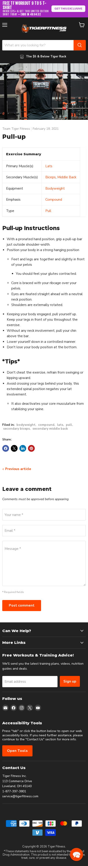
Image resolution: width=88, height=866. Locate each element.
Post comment (22, 605)
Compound (53, 199)
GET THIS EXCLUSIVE (68, 8)
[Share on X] (14, 448)
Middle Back (66, 177)
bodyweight (25, 425)
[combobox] (38, 45)
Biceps (50, 177)
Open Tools (17, 750)
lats (60, 425)
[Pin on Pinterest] (31, 448)
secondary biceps (16, 428)
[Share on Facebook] (5, 448)
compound (46, 425)
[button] (76, 854)
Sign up (69, 681)
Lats (48, 166)
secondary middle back (50, 428)
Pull (48, 211)
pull (69, 425)
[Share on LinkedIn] (22, 448)
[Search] (80, 45)
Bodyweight (55, 188)
